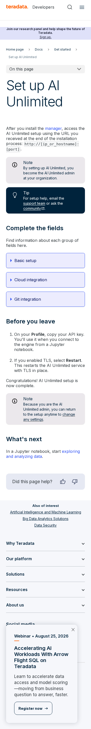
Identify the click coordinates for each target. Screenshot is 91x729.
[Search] (69, 7)
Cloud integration (30, 279)
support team (34, 203)
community (32, 208)
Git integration (27, 299)
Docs (39, 49)
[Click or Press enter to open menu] (81, 7)
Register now (30, 708)
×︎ (73, 629)
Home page (15, 49)
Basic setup (25, 260)
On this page (21, 69)
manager (53, 128)
